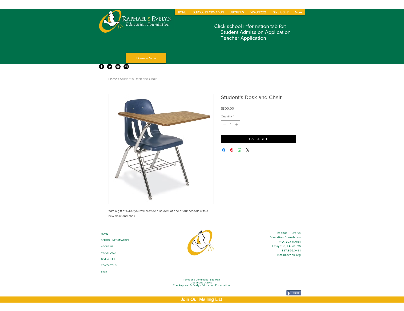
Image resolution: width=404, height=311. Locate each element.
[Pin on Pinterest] (231, 150)
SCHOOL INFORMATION (115, 240)
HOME (104, 233)
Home (112, 79)
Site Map (215, 279)
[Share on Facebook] (223, 150)
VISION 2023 (108, 252)
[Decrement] (224, 124)
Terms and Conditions (195, 279)
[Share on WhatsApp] (239, 150)
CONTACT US (109, 265)
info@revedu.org (289, 255)
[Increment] (237, 124)
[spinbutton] (230, 124)
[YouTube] (118, 66)
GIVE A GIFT (108, 259)
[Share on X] (247, 150)
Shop (104, 271)
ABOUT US (107, 246)
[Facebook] (101, 66)
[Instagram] (126, 66)
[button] (201, 299)
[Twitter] (109, 66)
